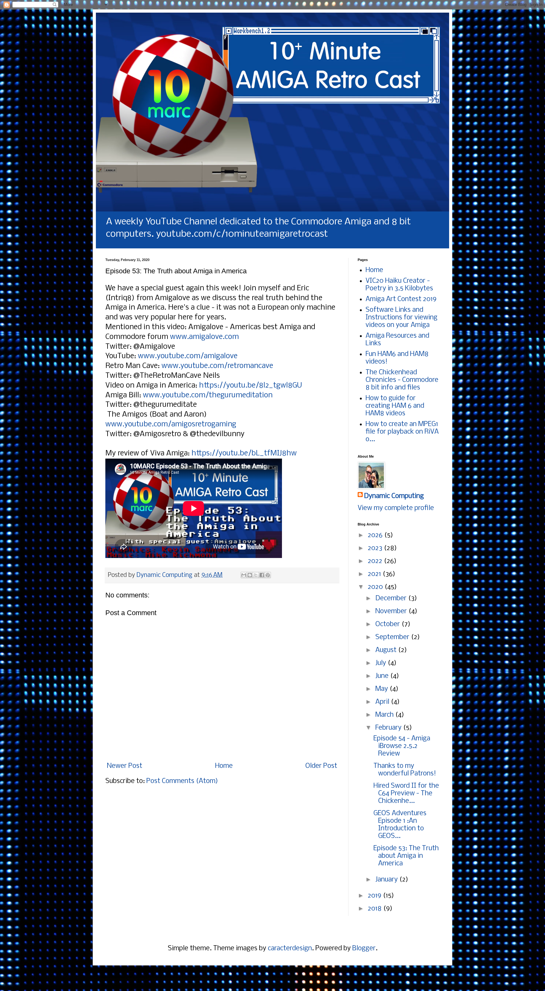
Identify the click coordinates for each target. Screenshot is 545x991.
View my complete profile (396, 508)
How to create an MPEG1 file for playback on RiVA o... (402, 432)
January (387, 879)
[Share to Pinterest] (268, 575)
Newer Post (124, 766)
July (381, 663)
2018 (375, 908)
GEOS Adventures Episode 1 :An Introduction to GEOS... (399, 825)
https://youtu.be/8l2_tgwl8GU (251, 385)
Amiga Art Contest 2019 (401, 299)
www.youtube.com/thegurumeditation (207, 395)
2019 (375, 895)
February (389, 728)
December (391, 598)
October (388, 624)
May (382, 689)
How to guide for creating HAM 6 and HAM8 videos (395, 406)
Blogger (364, 948)
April (383, 702)
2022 (376, 561)
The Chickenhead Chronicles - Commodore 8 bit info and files (402, 380)
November (391, 611)
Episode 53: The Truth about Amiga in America (406, 856)
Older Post (321, 766)
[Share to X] (256, 575)
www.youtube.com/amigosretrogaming (170, 424)
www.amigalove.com (204, 337)
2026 (376, 535)
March (385, 715)
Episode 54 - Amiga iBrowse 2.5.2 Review (401, 746)
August (386, 650)
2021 (375, 574)
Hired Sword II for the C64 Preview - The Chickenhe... (406, 793)
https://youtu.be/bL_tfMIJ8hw (244, 453)
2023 (376, 548)
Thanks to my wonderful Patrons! (404, 770)
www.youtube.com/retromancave (218, 366)
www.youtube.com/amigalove (187, 356)
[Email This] (244, 575)
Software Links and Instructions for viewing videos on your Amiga (401, 317)
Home (224, 766)
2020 (376, 587)
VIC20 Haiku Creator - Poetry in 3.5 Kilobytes (399, 284)
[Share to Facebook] (262, 575)
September (393, 637)
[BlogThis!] (250, 575)
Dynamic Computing (394, 496)
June (382, 676)
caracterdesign (290, 948)
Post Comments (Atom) (182, 781)
